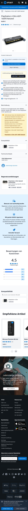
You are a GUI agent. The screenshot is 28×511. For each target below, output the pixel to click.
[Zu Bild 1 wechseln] (13, 51)
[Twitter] (9, 474)
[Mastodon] (19, 474)
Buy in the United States (14, 64)
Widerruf (3, 432)
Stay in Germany (14, 67)
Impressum (4, 425)
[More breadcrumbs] (2, 11)
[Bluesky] (22, 474)
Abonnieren (22, 458)
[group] (4, 40)
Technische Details (6, 154)
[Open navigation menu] (1, 2)
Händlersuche (18, 412)
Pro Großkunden (19, 410)
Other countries (20, 508)
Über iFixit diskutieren (7, 407)
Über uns (3, 402)
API (2, 412)
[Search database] (19, 2)
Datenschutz (4, 428)
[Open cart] (22, 2)
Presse (16, 402)
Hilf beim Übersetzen (12, 469)
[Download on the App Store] (20, 423)
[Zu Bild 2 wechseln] (15, 51)
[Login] (26, 2)
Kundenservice (5, 405)
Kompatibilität (5, 140)
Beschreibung (5, 105)
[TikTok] (3, 474)
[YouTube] (16, 474)
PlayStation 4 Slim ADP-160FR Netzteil (14, 11)
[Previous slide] (12, 351)
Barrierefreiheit (5, 423)
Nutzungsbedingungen (7, 430)
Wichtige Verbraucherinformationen (8, 440)
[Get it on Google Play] (21, 428)
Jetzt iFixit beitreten (18, 76)
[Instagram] (13, 474)
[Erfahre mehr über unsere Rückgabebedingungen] (17, 98)
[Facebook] (6, 474)
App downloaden (20, 420)
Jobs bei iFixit (4, 410)
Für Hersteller (18, 415)
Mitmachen (18, 407)
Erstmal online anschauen (9, 461)
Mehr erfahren (11, 388)
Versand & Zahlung (6, 437)
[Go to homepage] (9, 2)
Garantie (3, 435)
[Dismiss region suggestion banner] (26, 501)
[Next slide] (15, 351)
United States (6, 508)
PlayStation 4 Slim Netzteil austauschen (15, 181)
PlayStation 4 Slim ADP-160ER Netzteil (15, 134)
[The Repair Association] (14, 477)
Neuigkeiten (18, 405)
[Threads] (25, 474)
